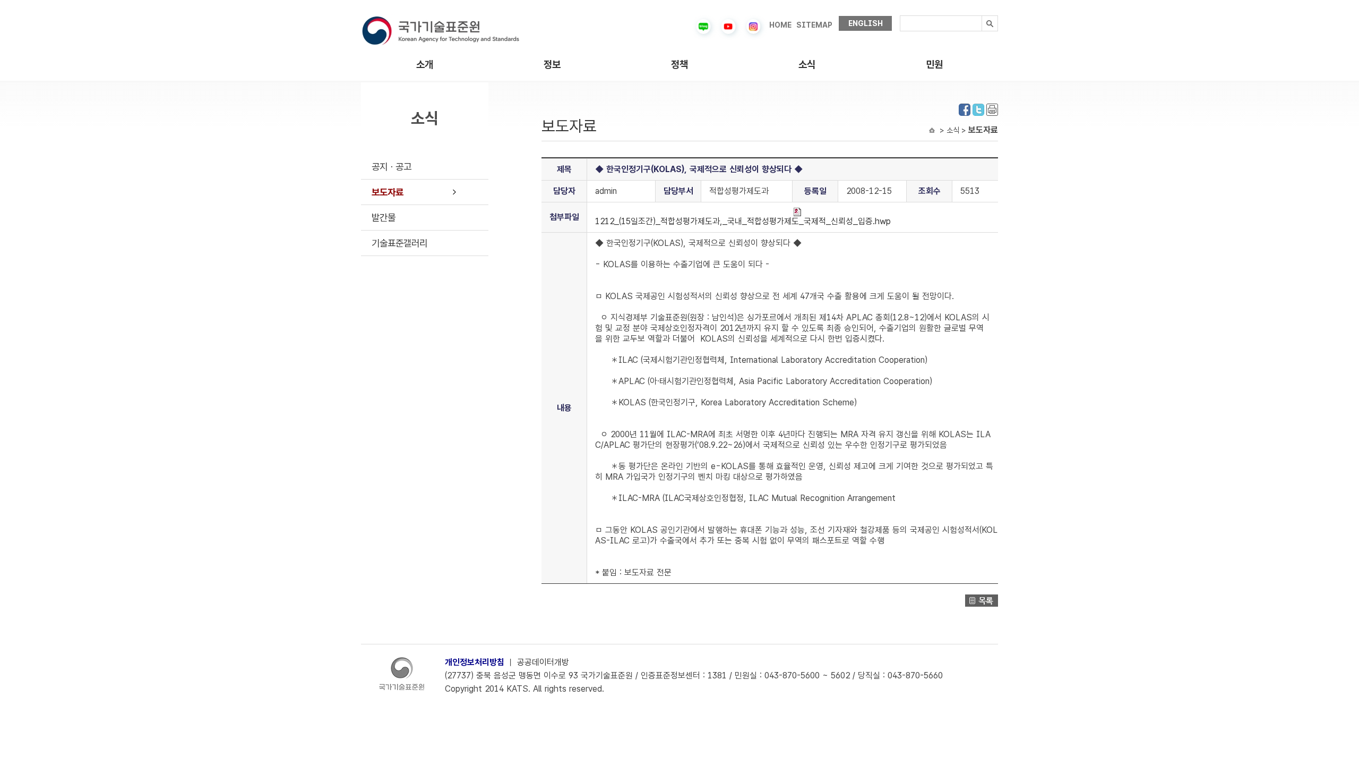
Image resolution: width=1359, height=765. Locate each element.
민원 (934, 64)
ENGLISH (865, 23)
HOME (780, 25)
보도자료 (387, 192)
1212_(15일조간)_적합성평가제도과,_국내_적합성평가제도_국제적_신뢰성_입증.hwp (743, 221)
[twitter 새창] (978, 109)
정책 (679, 64)
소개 (424, 64)
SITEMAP (814, 25)
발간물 (383, 217)
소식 (806, 64)
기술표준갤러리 (399, 243)
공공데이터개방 (543, 662)
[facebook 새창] (964, 109)
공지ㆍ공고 (391, 166)
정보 (552, 64)
